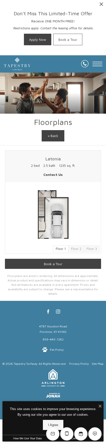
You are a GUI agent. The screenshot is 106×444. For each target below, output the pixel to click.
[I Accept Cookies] (100, 406)
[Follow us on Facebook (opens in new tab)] (48, 312)
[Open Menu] (97, 64)
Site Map (98, 364)
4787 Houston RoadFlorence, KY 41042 (53, 329)
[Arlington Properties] (53, 378)
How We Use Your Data (27, 438)
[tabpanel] (53, 214)
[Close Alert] (101, 5)
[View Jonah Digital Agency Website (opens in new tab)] (53, 396)
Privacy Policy (79, 364)
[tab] (76, 248)
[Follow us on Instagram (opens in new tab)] (58, 312)
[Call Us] (84, 64)
